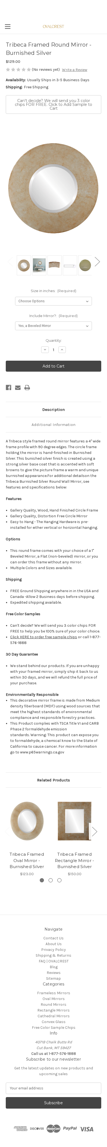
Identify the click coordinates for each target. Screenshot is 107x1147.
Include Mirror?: (53, 315)
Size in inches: (54, 291)
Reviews (54, 972)
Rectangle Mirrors (53, 1010)
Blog (54, 967)
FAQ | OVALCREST (54, 961)
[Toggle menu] (7, 26)
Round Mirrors (53, 1004)
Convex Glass (54, 1021)
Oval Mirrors (54, 998)
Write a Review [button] (74, 69)
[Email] (18, 387)
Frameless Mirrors (53, 993)
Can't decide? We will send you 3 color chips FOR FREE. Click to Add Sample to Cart (53, 104)
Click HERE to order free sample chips (43, 637)
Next (97, 261)
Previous (9, 261)
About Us (54, 944)
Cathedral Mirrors (54, 1016)
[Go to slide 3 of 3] (59, 880)
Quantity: (54, 340)
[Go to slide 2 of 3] (51, 880)
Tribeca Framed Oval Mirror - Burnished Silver (27, 860)
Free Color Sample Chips (53, 1027)
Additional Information (53, 424)
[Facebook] (8, 387)
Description (53, 409)
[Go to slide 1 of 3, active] (42, 880)
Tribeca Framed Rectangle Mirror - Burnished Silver (74, 860)
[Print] (27, 387)
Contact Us (53, 938)
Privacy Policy (53, 949)
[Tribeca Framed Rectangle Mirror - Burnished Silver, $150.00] (74, 820)
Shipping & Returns (53, 955)
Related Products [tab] (53, 780)
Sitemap (53, 978)
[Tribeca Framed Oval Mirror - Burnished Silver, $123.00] (27, 820)
